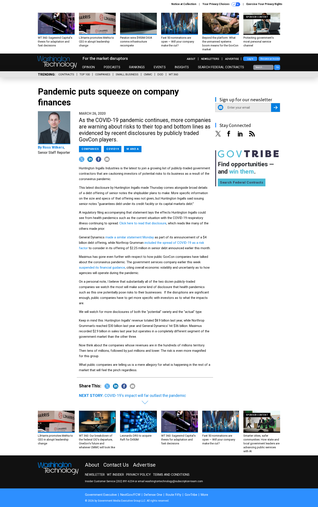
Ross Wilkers (53, 147)
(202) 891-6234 (125, 481)
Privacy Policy (138, 475)
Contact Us (116, 465)
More (204, 495)
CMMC (148, 74)
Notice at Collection (183, 4)
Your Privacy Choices (216, 4)
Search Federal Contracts (221, 67)
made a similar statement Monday (129, 237)
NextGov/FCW (130, 495)
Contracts (66, 74)
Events (160, 67)
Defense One (153, 495)
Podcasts (112, 67)
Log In (250, 59)
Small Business (127, 74)
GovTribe (191, 495)
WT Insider (115, 475)
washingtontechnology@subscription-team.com (174, 481)
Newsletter (95, 475)
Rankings (137, 67)
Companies (102, 74)
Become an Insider (270, 59)
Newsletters (210, 58)
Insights (182, 67)
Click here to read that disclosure (142, 223)
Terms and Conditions (171, 475)
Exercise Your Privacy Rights (264, 4)
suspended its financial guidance (102, 267)
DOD (160, 74)
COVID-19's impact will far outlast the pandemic (145, 395)
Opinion (88, 67)
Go (277, 67)
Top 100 (85, 74)
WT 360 (173, 74)
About (191, 58)
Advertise (232, 58)
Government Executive (101, 495)
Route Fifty (173, 495)
